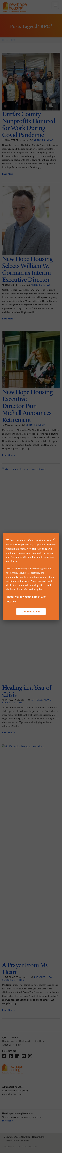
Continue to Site (31, 611)
